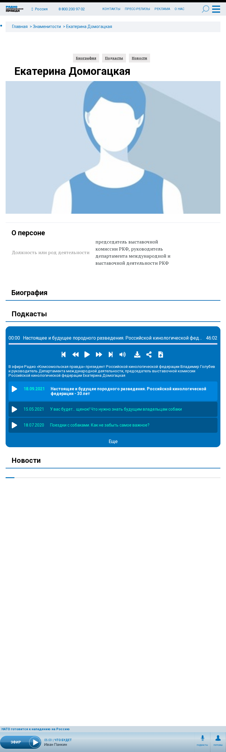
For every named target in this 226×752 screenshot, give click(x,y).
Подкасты (202, 745)
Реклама (162, 9)
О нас (179, 9)
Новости (139, 58)
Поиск (205, 9)
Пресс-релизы (137, 9)
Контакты (111, 9)
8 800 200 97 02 (72, 9)
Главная (20, 26)
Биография (86, 58)
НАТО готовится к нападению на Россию (35, 729)
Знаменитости (47, 26)
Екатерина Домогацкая (89, 26)
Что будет (63, 740)
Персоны (218, 745)
